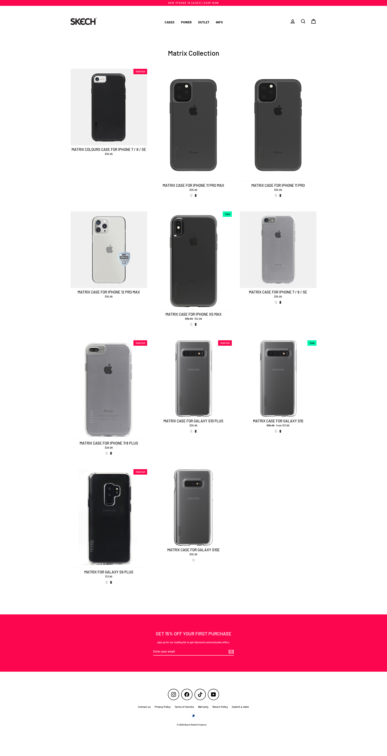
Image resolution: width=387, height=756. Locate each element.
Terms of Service (184, 706)
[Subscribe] (230, 652)
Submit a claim (240, 706)
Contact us (144, 706)
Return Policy (220, 706)
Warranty (203, 706)
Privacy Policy (163, 706)
